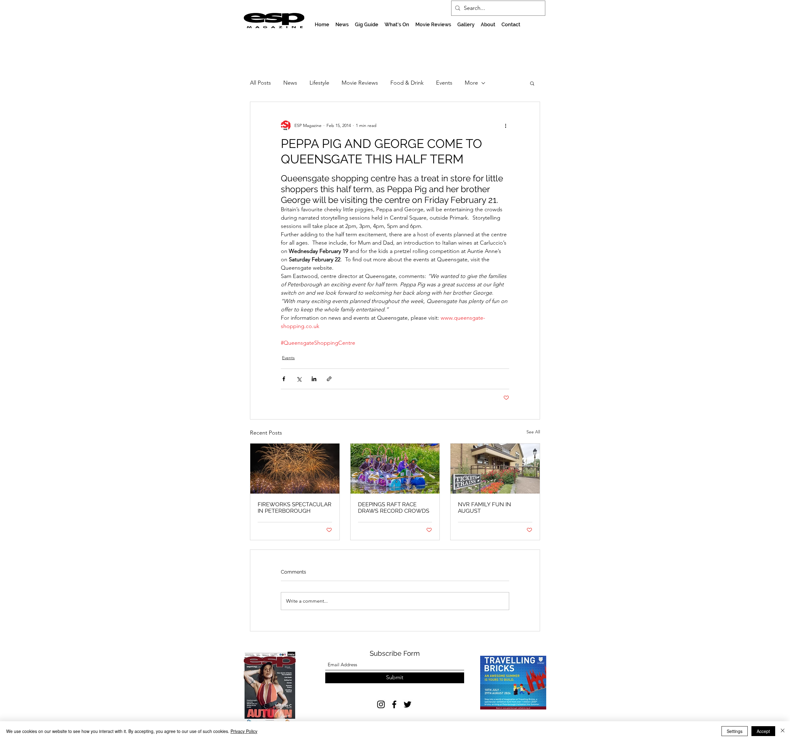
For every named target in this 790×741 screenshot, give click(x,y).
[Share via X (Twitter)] (299, 379)
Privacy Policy (244, 731)
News (290, 82)
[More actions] (505, 125)
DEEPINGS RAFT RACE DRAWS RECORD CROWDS (393, 507)
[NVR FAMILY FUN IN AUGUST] (495, 469)
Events (444, 82)
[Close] (782, 731)
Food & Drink (407, 82)
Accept (763, 731)
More (471, 82)
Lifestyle (319, 82)
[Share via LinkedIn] (314, 379)
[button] (532, 83)
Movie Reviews (360, 82)
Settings (734, 731)
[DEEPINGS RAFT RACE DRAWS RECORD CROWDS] (395, 469)
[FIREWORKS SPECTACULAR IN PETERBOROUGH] (294, 469)
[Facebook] (394, 704)
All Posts (260, 82)
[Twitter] (407, 704)
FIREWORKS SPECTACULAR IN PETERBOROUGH (294, 507)
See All (533, 432)
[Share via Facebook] (284, 379)
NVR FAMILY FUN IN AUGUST (484, 507)
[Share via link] (329, 379)
